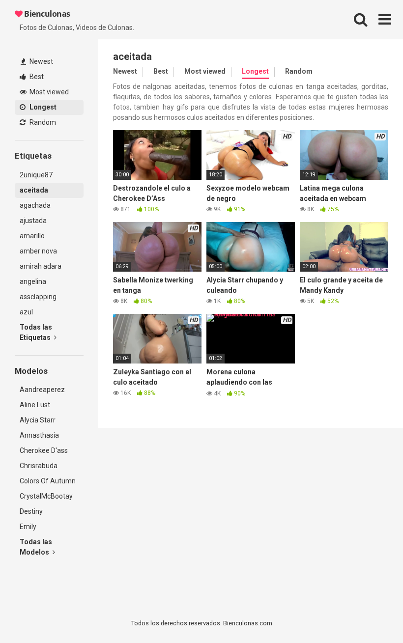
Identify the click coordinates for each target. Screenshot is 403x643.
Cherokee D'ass (44, 450)
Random (42, 122)
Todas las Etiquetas (36, 332)
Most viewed (48, 92)
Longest (42, 107)
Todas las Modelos (36, 547)
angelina (33, 281)
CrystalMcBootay (46, 496)
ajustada (33, 220)
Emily (28, 527)
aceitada (34, 190)
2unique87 (36, 175)
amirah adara (40, 266)
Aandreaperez (42, 389)
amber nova (38, 251)
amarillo (32, 236)
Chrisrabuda (39, 466)
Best (36, 77)
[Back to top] (370, 613)
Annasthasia (39, 435)
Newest (40, 61)
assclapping (38, 297)
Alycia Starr (38, 420)
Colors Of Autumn (48, 481)
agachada (35, 205)
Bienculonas (46, 13)
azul (26, 312)
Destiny (31, 511)
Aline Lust (35, 405)
